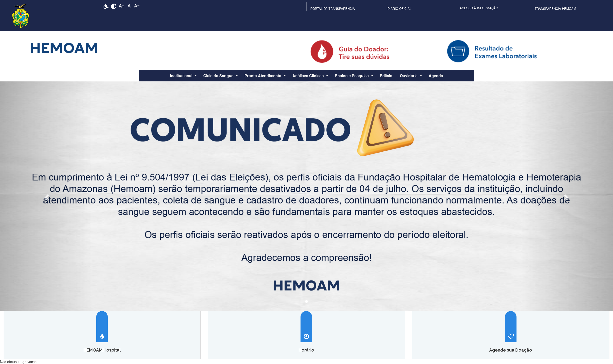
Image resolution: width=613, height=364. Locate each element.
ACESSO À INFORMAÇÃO (479, 8)
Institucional (181, 75)
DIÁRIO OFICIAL (399, 8)
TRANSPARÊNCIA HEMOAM (555, 8)
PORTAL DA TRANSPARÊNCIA (332, 8)
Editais (386, 75)
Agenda (436, 75)
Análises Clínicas (308, 75)
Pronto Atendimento (262, 75)
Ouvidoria (409, 75)
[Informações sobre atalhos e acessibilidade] (106, 5)
